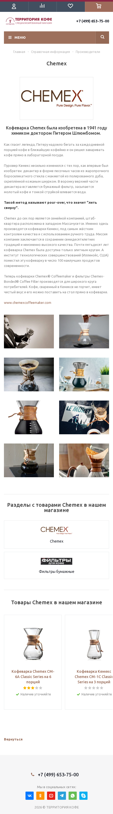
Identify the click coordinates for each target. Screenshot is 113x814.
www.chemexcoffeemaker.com (27, 302)
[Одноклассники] (40, 796)
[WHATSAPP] (73, 796)
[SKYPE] (83, 796)
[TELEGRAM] (62, 796)
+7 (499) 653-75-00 (92, 21)
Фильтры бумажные (56, 571)
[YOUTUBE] (51, 796)
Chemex (56, 541)
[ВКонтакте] (29, 796)
